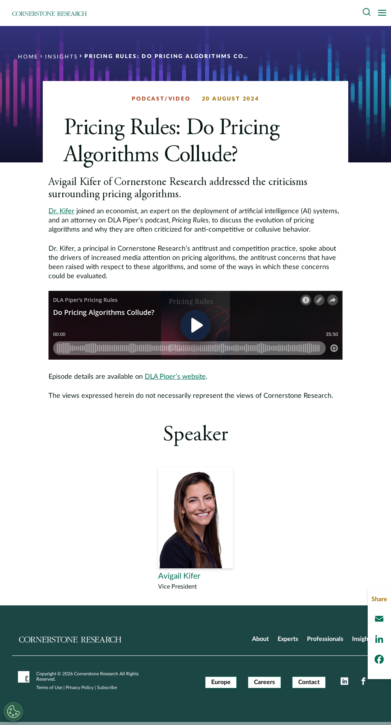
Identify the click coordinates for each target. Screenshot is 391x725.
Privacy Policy (80, 687)
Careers (264, 682)
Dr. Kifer (61, 211)
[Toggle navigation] (384, 13)
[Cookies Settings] (13, 711)
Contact (309, 682)
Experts (288, 639)
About (260, 639)
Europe (221, 682)
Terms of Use (49, 687)
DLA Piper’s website (175, 376)
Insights (362, 639)
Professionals (325, 639)
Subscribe (107, 687)
